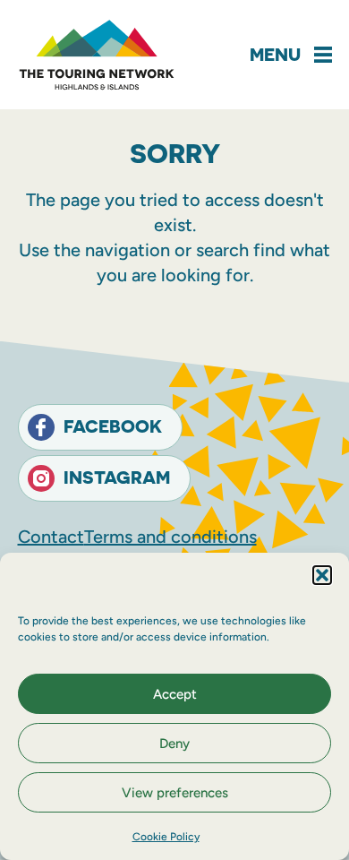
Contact (51, 536)
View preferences (175, 793)
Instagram (117, 477)
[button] (322, 575)
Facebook (113, 426)
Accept (175, 694)
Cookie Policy (166, 836)
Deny (174, 743)
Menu (275, 54)
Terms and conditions (170, 536)
